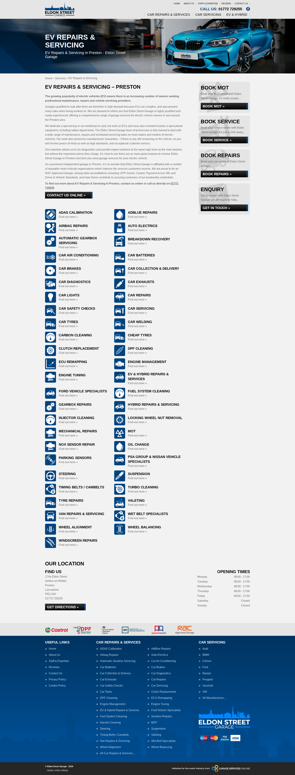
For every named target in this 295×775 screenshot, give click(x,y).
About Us (189, 3)
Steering (105, 728)
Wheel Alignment (110, 747)
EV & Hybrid (236, 14)
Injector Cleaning (110, 722)
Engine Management (112, 704)
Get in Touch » (216, 208)
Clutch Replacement (163, 691)
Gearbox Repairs (161, 716)
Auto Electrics (159, 655)
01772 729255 (221, 9)
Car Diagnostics (161, 673)
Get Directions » (63, 607)
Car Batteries (108, 667)
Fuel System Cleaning (113, 716)
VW (204, 691)
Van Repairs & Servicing (115, 741)
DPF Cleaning (108, 698)
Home (177, 3)
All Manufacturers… (214, 698)
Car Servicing (208, 14)
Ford (205, 667)
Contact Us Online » (66, 195)
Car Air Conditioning (163, 661)
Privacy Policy (57, 679)
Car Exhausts (108, 679)
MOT (154, 722)
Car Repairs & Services (168, 14)
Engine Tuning (160, 704)
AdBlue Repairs (161, 648)
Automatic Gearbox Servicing (117, 661)
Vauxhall (207, 685)
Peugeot (207, 679)
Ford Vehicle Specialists (166, 710)
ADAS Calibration (111, 648)
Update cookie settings (57, 770)
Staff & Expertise (208, 3)
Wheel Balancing (161, 747)
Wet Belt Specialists (163, 741)
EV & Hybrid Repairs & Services (119, 710)
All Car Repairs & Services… (117, 753)
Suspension (158, 728)
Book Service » (217, 140)
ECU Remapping (161, 698)
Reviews (226, 3)
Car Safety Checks (111, 685)
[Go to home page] (59, 9)
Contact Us (241, 3)
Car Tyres (106, 691)
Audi (205, 648)
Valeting (156, 734)
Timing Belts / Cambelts (114, 734)
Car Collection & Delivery (115, 673)
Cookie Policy (57, 685)
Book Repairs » (217, 174)
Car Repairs (158, 679)
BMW (205, 655)
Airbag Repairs (109, 655)
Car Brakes (158, 667)
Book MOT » (213, 106)
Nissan (206, 673)
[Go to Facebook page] (248, 9)
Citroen (206, 661)
